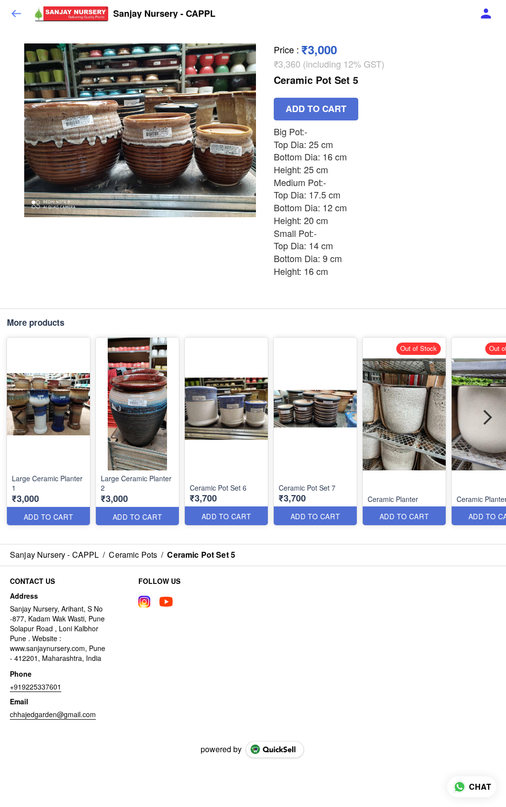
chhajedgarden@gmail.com (53, 714)
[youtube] (166, 602)
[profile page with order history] (486, 14)
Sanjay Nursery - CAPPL (164, 14)
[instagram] (144, 602)
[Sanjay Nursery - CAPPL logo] (71, 13)
